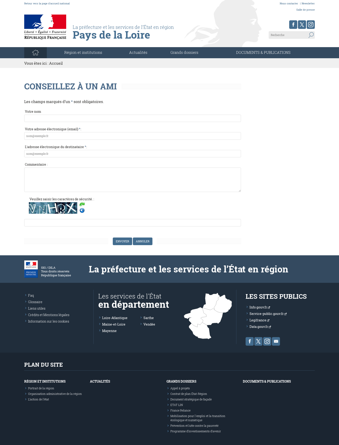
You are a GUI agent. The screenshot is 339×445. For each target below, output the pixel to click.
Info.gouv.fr (259, 307)
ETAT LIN (176, 405)
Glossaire (35, 302)
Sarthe (148, 318)
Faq (31, 295)
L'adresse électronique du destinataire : (56, 147)
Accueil (56, 63)
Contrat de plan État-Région (188, 394)
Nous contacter (289, 3)
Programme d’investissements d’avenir (195, 431)
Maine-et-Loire (113, 324)
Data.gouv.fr (259, 326)
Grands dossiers (184, 52)
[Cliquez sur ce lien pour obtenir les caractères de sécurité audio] (82, 210)
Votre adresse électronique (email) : (53, 129)
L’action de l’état (38, 399)
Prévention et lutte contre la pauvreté (194, 425)
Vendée (149, 324)
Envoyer (122, 241)
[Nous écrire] (276, 341)
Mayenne (109, 331)
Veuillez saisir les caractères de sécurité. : (62, 199)
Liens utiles (36, 308)
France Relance (180, 410)
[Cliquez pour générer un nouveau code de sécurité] (82, 204)
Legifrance (258, 320)
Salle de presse (305, 9)
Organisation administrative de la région (55, 394)
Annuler (142, 241)
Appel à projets (180, 388)
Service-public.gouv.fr (267, 313)
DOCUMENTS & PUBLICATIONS (263, 52)
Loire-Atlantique (115, 318)
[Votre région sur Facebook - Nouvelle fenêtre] (293, 24)
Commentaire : (36, 164)
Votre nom (33, 111)
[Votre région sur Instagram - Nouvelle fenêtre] (311, 24)
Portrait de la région (41, 388)
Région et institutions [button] (83, 52)
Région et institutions (44, 381)
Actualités (138, 52)
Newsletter (308, 3)
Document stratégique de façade (191, 399)
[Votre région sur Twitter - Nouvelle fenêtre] (302, 24)
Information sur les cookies (48, 321)
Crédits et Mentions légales (48, 315)
